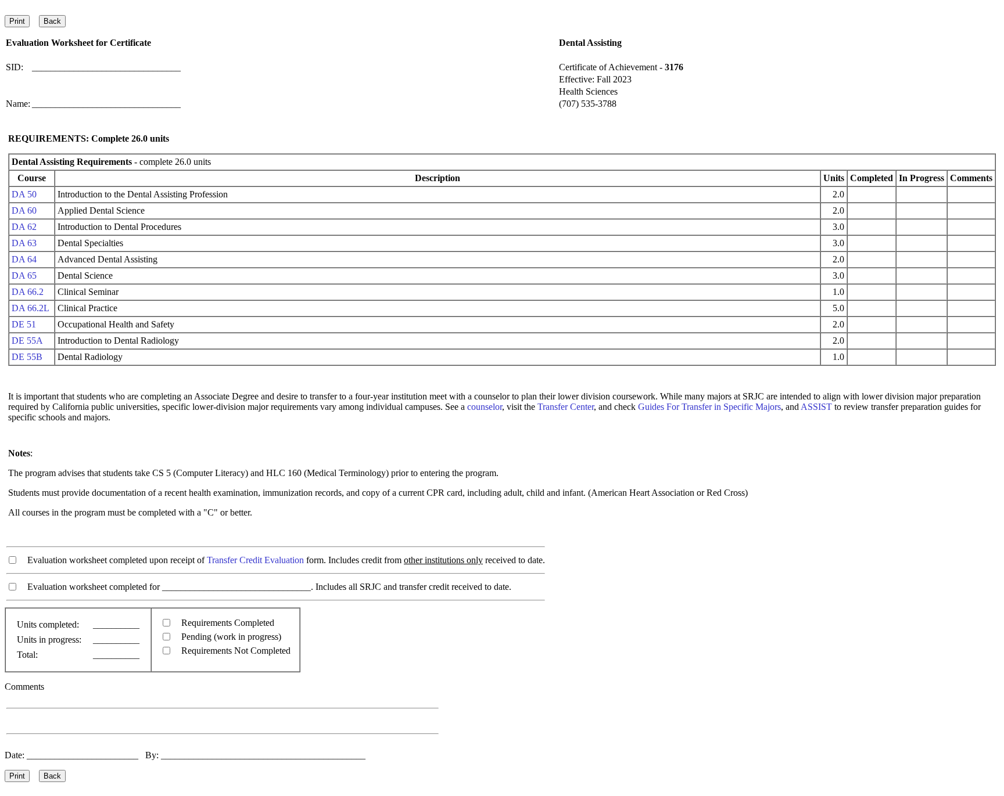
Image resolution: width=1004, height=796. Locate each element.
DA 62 (24, 227)
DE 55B (27, 357)
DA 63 (24, 243)
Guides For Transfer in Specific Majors (709, 407)
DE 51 (24, 324)
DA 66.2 (28, 292)
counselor (484, 407)
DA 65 (24, 275)
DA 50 (24, 194)
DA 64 (24, 259)
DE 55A (27, 340)
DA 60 (24, 210)
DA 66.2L (30, 308)
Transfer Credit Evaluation (255, 560)
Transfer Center (565, 407)
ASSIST (816, 407)
